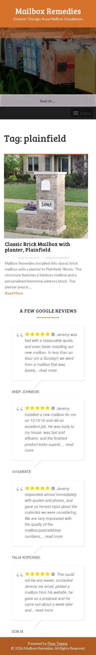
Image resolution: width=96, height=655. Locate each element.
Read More (14, 293)
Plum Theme (57, 643)
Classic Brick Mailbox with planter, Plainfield (37, 247)
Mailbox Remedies (48, 11)
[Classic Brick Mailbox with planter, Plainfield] (46, 196)
